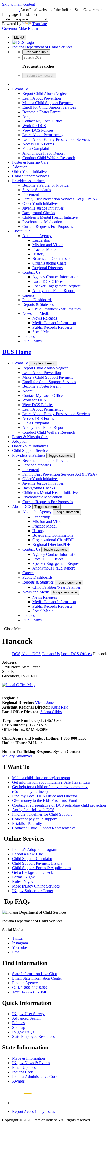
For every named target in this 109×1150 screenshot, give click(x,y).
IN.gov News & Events (31, 1063)
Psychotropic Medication (42, 222)
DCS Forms (32, 341)
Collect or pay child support (34, 819)
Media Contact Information (54, 323)
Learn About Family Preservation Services (56, 139)
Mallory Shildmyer (17, 756)
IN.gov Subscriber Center (32, 891)
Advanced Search (26, 1018)
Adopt (27, 116)
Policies (28, 336)
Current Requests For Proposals (47, 226)
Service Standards (36, 190)
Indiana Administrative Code (35, 1076)
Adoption (19, 167)
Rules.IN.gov (23, 881)
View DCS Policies (37, 130)
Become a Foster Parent (41, 112)
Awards (18, 1081)
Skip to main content (18, 4)
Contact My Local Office (42, 121)
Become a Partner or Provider (46, 185)
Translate (39, 24)
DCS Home (16, 352)
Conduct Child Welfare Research (48, 158)
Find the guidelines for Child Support (42, 814)
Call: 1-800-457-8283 (29, 987)
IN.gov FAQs (23, 1032)
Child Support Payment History (37, 863)
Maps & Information (28, 1058)
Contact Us (31, 272)
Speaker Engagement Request (56, 286)
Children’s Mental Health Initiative (50, 217)
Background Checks (38, 213)
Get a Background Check (32, 872)
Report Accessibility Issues (33, 1111)
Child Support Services (30, 176)
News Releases (44, 318)
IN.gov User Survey (28, 1014)
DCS (16, 654)
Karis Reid (59, 707)
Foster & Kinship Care (30, 162)
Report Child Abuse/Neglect (45, 93)
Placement (30, 194)
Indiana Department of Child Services (42, 47)
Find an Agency (25, 983)
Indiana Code (23, 1072)
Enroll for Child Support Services (49, 107)
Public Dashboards (37, 300)
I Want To (20, 89)
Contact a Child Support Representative (44, 828)
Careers (28, 295)
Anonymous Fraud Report (43, 153)
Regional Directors (47, 268)
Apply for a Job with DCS (33, 810)
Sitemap (18, 1027)
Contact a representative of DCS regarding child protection (59, 805)
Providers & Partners (28, 180)
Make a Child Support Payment (47, 103)
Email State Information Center (37, 978)
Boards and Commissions (52, 258)
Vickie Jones (45, 702)
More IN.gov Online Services (36, 886)
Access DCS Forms (38, 144)
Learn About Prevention (41, 98)
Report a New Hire (27, 854)
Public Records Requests (52, 327)
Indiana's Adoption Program (34, 849)
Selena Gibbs (51, 712)
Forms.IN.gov (23, 877)
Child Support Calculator (32, 858)
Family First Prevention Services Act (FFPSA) (59, 199)
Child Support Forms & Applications (41, 868)
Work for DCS (34, 125)
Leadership (41, 240)
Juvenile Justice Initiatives (43, 208)
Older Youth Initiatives (30, 171)
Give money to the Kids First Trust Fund (44, 800)
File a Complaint (35, 148)
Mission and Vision (47, 245)
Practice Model (44, 249)
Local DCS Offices (47, 281)
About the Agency (37, 235)
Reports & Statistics (38, 304)
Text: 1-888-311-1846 (29, 992)
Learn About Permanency (42, 135)
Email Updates (24, 1067)
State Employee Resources (33, 1036)
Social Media (42, 332)
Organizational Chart (49, 263)
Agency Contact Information (55, 277)
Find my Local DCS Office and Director (44, 796)
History (38, 254)
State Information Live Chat (34, 974)
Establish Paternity (27, 823)
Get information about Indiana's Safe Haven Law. (52, 782)
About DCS (21, 231)
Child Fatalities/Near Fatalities (56, 309)
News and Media (36, 313)
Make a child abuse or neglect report (41, 777)
